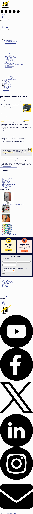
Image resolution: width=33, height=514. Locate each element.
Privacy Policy (25, 268)
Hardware (3, 25)
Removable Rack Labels (9, 77)
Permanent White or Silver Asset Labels (11, 45)
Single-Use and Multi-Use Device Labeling (9, 184)
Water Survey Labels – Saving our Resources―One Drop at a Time (13, 204)
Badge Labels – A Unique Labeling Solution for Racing (11, 213)
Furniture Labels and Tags (9, 54)
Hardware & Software (7, 166)
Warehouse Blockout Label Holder (10, 79)
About (3, 35)
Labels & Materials (5, 180)
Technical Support (6, 92)
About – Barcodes (6, 87)
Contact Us (3, 16)
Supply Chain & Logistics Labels (10, 61)
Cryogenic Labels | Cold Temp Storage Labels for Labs (14, 64)
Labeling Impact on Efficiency (7, 179)
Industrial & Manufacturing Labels (7, 22)
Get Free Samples (3, 236)
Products (3, 39)
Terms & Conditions (5, 296)
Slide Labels (7, 70)
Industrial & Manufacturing (6, 176)
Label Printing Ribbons (5, 27)
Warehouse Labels (6, 72)
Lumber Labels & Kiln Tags (9, 56)
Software (3, 304)
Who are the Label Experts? (6, 187)
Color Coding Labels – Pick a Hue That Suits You (10, 234)
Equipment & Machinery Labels (10, 53)
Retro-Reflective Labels (9, 78)
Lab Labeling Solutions (5, 177)
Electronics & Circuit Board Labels (10, 52)
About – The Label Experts (7, 86)
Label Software (4, 26)
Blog (2, 37)
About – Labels (5, 89)
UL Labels (6, 62)
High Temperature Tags (9, 55)
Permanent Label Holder (9, 58)
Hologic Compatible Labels (9, 66)
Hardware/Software (5, 33)
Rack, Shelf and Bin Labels (9, 76)
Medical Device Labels (8, 67)
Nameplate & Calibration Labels (10, 57)
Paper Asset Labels (8, 44)
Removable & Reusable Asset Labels (11, 46)
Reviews (3, 36)
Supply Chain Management (6, 185)
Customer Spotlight (5, 174)
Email (3, 263)
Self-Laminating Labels (9, 47)
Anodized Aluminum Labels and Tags (11, 41)
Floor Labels (7, 74)
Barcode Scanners (8, 82)
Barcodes (3, 173)
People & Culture (4, 293)
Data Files (3, 303)
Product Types (4, 183)
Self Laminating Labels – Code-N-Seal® (8, 222)
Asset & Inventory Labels (7, 40)
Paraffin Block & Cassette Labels (10, 69)
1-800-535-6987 (3, 14)
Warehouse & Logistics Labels (7, 24)
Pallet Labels (7, 75)
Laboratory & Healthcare (6, 181)
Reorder (3, 34)
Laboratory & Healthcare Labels (7, 23)
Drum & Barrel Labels (8, 51)
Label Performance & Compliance (7, 178)
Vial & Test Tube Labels (9, 71)
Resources (3, 32)
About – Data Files (6, 88)
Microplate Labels (8, 68)
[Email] (16, 512)
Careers (3, 17)
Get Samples (8, 250)
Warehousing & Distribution (6, 186)
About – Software (6, 90)
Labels (3, 302)
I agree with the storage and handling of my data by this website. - (16, 268)
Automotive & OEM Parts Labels (10, 49)
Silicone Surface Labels (9, 60)
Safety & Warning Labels (9, 59)
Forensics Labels (7, 65)
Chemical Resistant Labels (9, 42)
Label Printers (7, 81)
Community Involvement (6, 294)
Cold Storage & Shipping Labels (10, 73)
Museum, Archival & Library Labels (10, 43)
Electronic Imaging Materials (11, 513)
